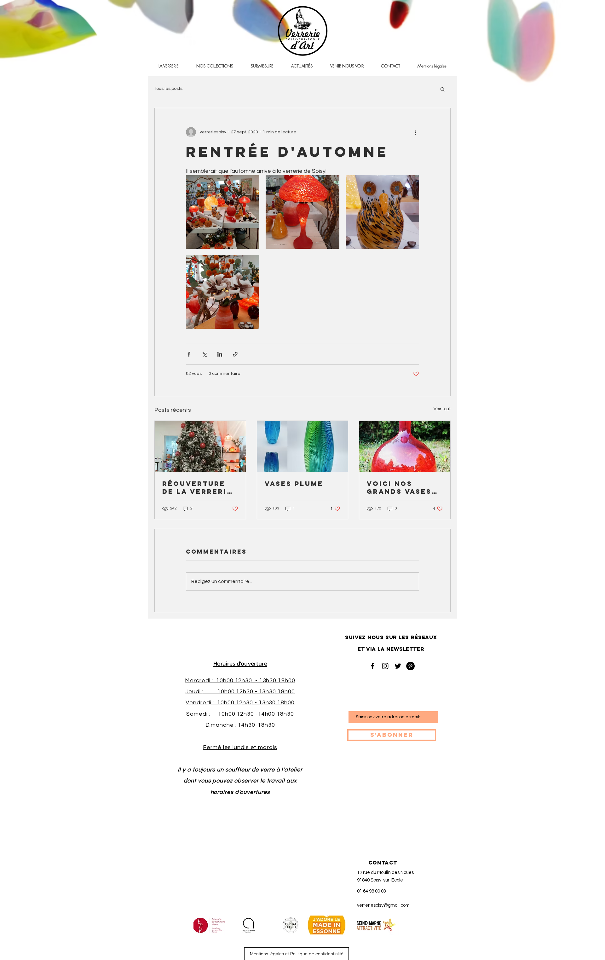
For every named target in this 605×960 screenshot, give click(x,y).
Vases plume (294, 483)
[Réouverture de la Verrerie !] (200, 446)
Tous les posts (168, 88)
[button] (443, 88)
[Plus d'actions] (415, 132)
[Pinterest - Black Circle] (410, 666)
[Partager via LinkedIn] (220, 354)
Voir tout (442, 409)
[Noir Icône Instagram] (385, 666)
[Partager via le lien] (235, 354)
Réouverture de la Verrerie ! (197, 487)
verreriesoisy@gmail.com (383, 905)
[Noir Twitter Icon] (398, 666)
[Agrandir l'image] (222, 212)
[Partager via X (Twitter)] (204, 354)
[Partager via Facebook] (189, 354)
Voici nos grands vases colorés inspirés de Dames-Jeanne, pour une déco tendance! (402, 487)
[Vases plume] (302, 446)
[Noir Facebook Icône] (372, 666)
